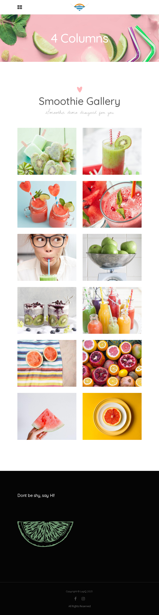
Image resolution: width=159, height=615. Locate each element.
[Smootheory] (46, 257)
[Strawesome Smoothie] (112, 204)
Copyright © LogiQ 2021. (79, 591)
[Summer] (112, 363)
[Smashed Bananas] (46, 310)
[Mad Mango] (112, 151)
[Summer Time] (46, 204)
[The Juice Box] (112, 310)
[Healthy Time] (112, 257)
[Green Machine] (46, 151)
